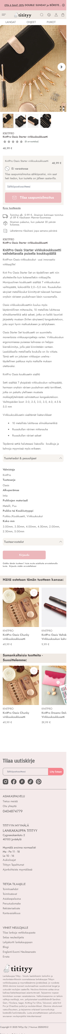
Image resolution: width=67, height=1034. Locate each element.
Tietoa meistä (10, 801)
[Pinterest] (38, 781)
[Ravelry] (22, 781)
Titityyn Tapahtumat (13, 865)
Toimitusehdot (10, 889)
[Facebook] (13, 781)
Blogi (6, 947)
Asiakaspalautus (12, 899)
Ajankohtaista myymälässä (17, 869)
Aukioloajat (9, 860)
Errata (6, 957)
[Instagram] (5, 781)
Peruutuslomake (12, 903)
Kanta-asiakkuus (11, 913)
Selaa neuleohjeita (13, 937)
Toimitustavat (10, 894)
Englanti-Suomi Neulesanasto (19, 952)
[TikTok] (30, 781)
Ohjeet (31, 22)
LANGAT (10, 22)
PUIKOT (51, 22)
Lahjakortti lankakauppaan (17, 942)
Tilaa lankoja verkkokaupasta (19, 933)
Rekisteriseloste (11, 908)
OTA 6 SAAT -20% (15, 5)
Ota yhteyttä (9, 806)
